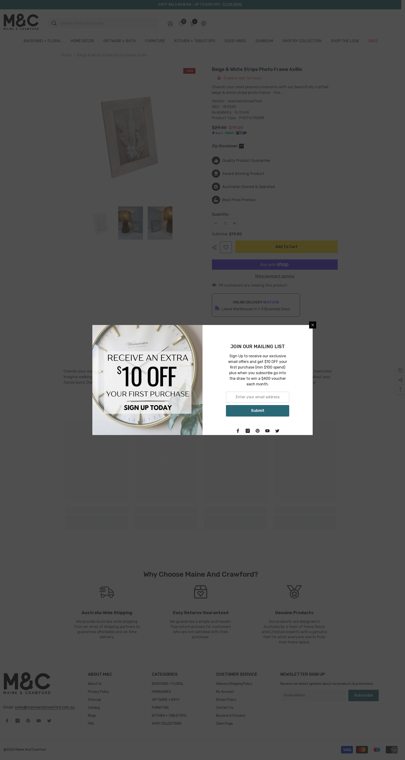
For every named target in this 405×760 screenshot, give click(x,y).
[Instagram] (248, 431)
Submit (257, 410)
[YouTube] (267, 431)
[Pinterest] (257, 431)
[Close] (312, 324)
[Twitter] (277, 431)
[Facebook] (238, 431)
